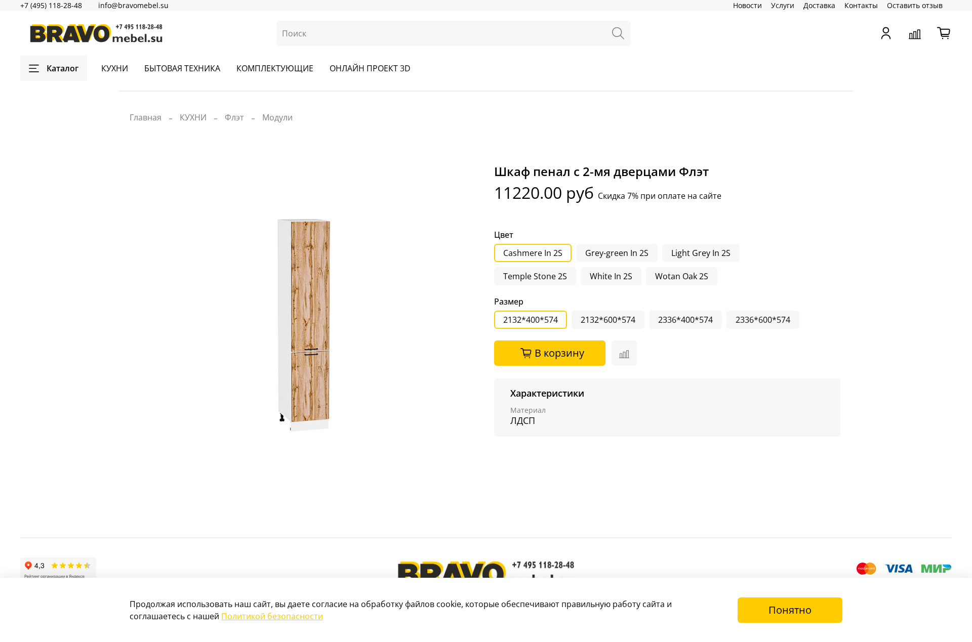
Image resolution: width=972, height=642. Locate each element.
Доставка (819, 5)
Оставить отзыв (915, 5)
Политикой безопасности (272, 616)
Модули (277, 117)
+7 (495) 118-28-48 (51, 5)
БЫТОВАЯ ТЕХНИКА (182, 68)
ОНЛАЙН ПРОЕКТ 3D (370, 68)
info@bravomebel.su (133, 5)
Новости (747, 5)
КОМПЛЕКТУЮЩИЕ (274, 68)
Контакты (861, 5)
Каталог (62, 68)
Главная (145, 117)
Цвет (503, 235)
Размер (508, 302)
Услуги (782, 5)
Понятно (790, 610)
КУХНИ (114, 68)
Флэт (234, 117)
